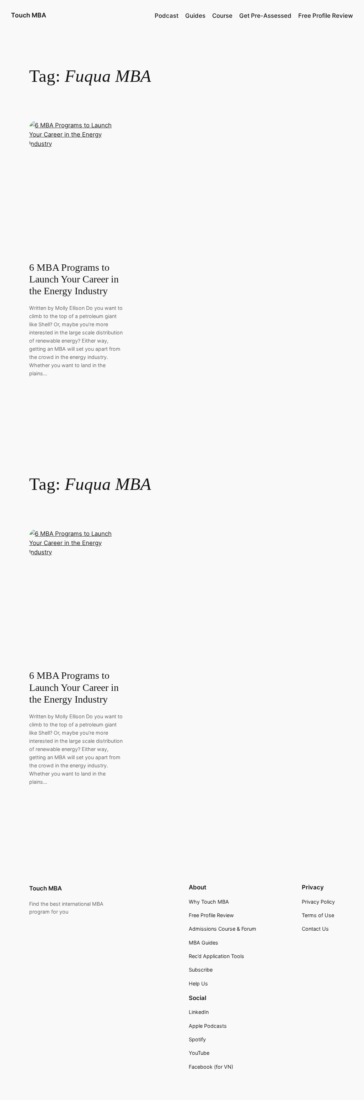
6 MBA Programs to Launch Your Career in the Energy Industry (74, 279)
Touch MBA (28, 15)
